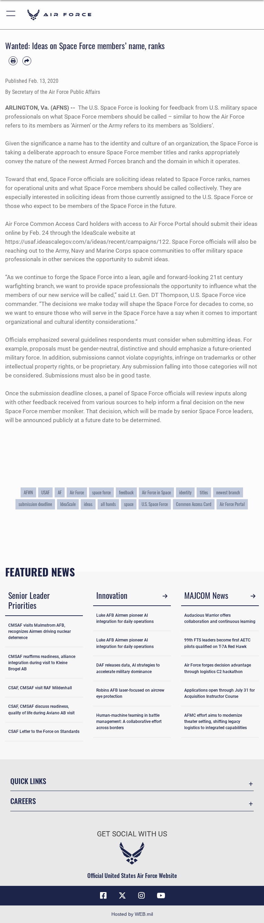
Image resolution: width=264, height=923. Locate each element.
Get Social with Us (132, 834)
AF (60, 492)
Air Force (77, 492)
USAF (45, 492)
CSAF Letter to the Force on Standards (43, 731)
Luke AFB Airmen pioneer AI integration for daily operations (125, 618)
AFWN (28, 492)
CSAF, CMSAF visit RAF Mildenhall (40, 687)
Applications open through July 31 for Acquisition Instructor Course (219, 693)
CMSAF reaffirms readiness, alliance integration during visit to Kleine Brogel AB (41, 662)
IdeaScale (68, 504)
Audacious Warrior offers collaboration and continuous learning (219, 618)
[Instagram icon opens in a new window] (141, 895)
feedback (126, 492)
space (128, 504)
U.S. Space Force (155, 504)
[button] (11, 14)
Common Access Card (193, 504)
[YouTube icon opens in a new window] (161, 895)
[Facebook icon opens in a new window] (103, 895)
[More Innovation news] (165, 596)
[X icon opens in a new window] (122, 895)
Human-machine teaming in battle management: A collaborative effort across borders (129, 721)
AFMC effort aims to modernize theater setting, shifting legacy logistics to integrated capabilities (215, 721)
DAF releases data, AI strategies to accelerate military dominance (128, 668)
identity (185, 492)
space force (101, 492)
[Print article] (13, 60)
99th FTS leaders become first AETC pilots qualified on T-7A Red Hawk (217, 643)
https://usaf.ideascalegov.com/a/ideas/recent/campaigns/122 (87, 241)
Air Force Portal (232, 504)
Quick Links (28, 781)
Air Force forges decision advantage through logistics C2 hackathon (217, 668)
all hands (108, 504)
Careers (23, 800)
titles (204, 492)
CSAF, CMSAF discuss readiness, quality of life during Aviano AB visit (41, 709)
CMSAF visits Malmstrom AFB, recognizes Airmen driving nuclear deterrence (39, 631)
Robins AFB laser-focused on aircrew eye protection (130, 693)
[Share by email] (26, 60)
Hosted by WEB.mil (132, 914)
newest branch (228, 492)
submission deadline (35, 504)
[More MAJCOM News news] (253, 596)
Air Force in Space (156, 492)
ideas (88, 504)
